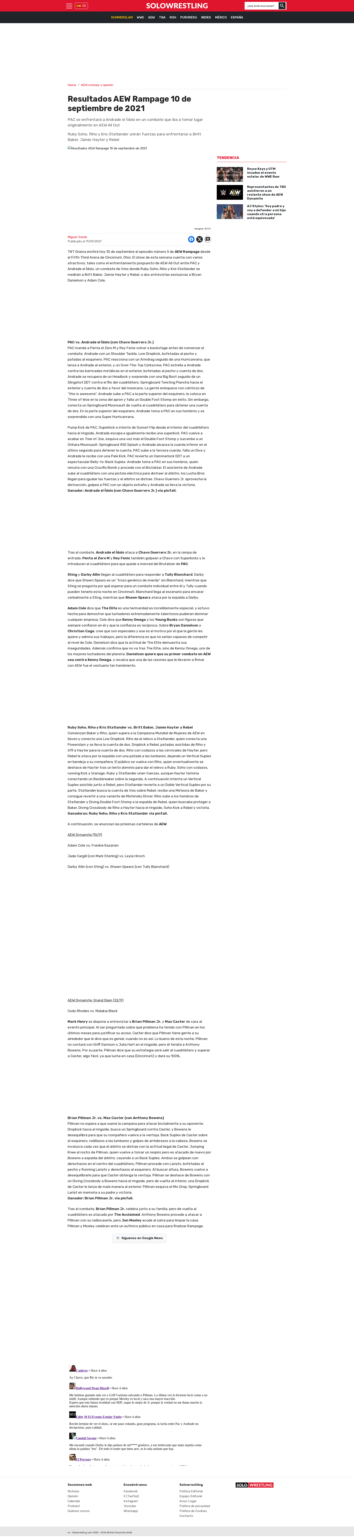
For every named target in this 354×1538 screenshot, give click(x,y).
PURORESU (188, 17)
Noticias (73, 1491)
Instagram (131, 1501)
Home (72, 85)
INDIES (206, 17)
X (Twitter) (131, 1496)
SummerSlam (122, 17)
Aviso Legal (187, 1501)
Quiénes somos (79, 1511)
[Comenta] (207, 239)
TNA (162, 17)
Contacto (186, 1516)
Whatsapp (131, 1511)
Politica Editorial (191, 1491)
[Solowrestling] (177, 5)
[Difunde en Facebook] (191, 239)
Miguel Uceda (77, 237)
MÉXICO (221, 17)
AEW (151, 17)
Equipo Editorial (190, 1496)
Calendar (74, 1501)
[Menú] (69, 6)
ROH (173, 17)
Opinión (73, 1496)
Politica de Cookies (193, 1511)
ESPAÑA (237, 17)
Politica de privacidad (194, 1506)
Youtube (130, 1506)
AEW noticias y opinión (97, 85)
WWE (140, 17)
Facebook (131, 1491)
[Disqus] (139, 1303)
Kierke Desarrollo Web (119, 1532)
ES (84, 6)
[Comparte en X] (199, 239)
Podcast (74, 1506)
